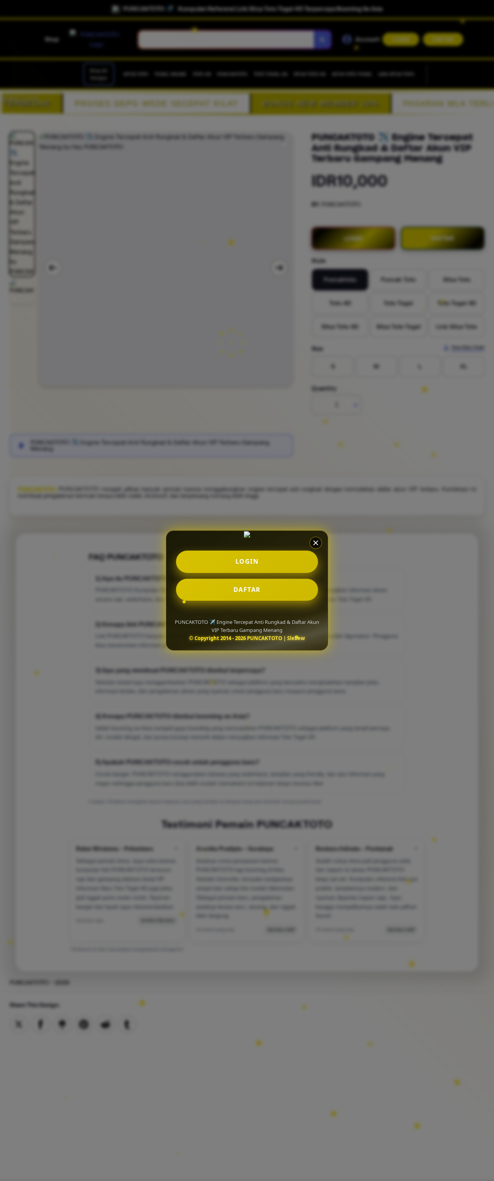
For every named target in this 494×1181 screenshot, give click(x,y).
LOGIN (247, 561)
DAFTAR (247, 589)
